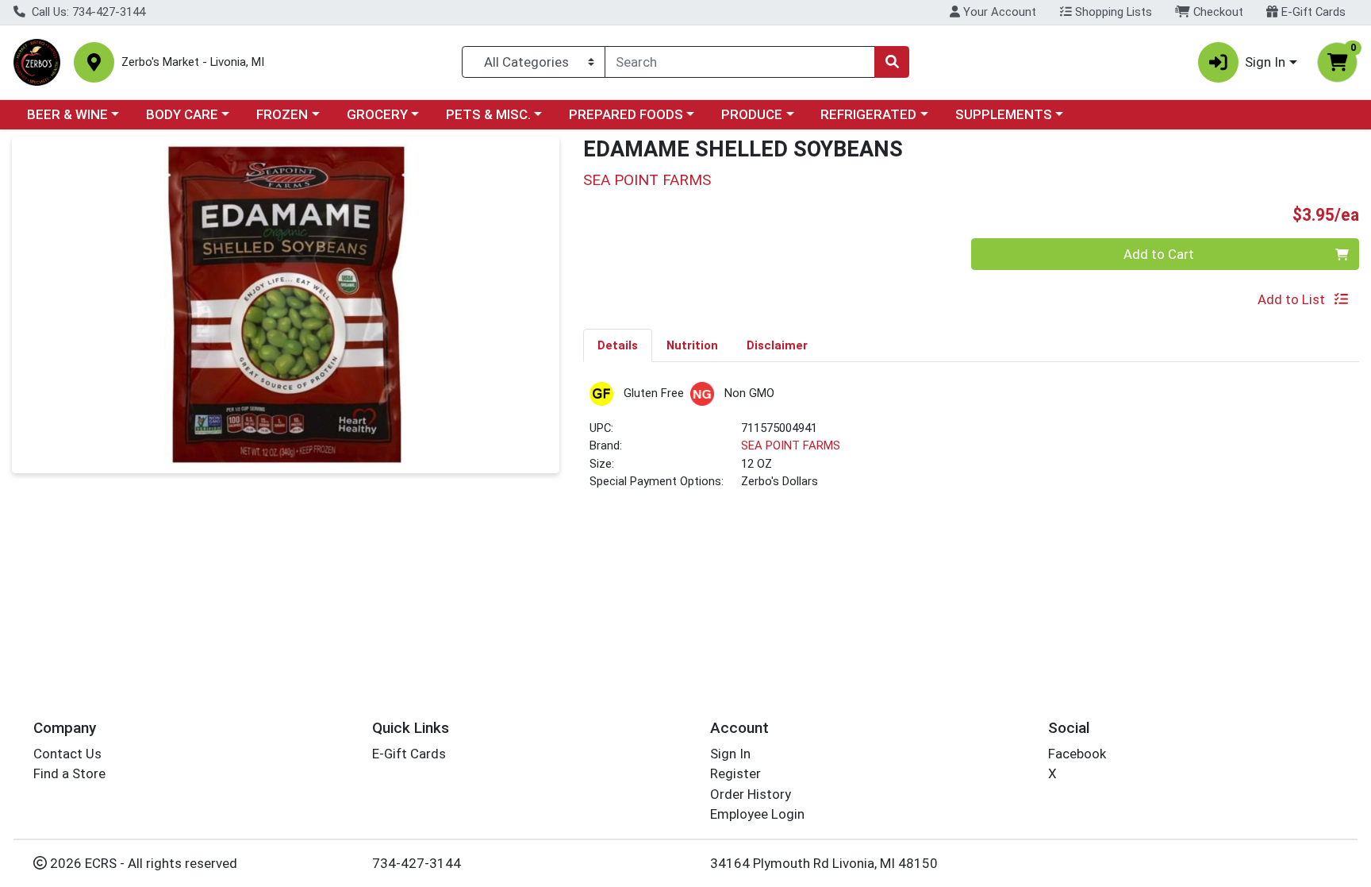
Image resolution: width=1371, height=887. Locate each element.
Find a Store (69, 773)
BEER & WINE (67, 114)
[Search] (891, 62)
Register (735, 773)
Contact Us (67, 754)
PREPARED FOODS (626, 114)
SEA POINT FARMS (790, 445)
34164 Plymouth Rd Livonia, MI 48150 (824, 863)
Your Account (998, 12)
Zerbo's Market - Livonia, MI (192, 62)
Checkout (1216, 12)
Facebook (1077, 754)
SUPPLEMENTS (1003, 114)
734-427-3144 (416, 863)
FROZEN (282, 114)
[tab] (617, 345)
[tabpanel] (971, 442)
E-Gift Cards (1312, 12)
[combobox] (740, 62)
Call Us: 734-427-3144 (87, 12)
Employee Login (757, 814)
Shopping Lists (1112, 12)
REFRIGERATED (868, 114)
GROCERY (377, 114)
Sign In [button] (1265, 62)
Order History (750, 794)
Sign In (730, 754)
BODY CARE (182, 114)
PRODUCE (751, 114)
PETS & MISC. (488, 114)
